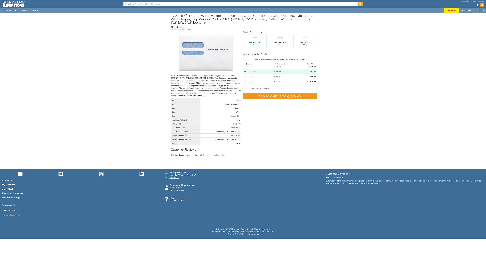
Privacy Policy (234, 234)
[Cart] (477, 5)
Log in (282, 59)
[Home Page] (13, 3)
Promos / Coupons (12, 193)
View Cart (7, 189)
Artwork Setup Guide (11, 215)
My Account (8, 184)
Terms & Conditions (250, 234)
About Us (7, 180)
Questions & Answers (178, 200)
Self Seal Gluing (11, 197)
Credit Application (10, 210)
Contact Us (174, 178)
